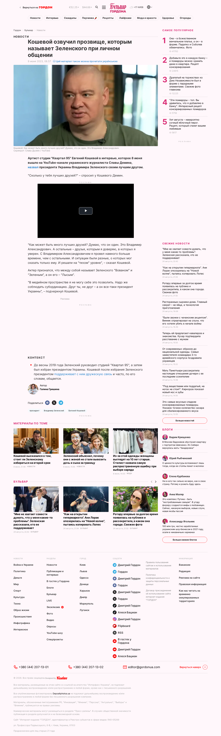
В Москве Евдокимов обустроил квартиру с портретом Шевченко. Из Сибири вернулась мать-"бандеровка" (184, 445)
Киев (83, 564)
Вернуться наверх (190, 667)
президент (34, 410)
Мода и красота (146, 18)
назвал (33, 167)
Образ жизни (21, 610)
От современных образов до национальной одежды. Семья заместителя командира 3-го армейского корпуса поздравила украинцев (182, 354)
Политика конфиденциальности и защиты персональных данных (158, 579)
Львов (83, 571)
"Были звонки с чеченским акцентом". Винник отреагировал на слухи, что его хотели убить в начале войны (184, 320)
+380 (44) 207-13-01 (33, 667)
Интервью (52, 18)
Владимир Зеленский (54, 410)
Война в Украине (23, 564)
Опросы (51, 626)
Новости (35, 18)
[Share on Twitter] (54, 402)
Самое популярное (178, 30)
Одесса (84, 577)
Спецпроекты (55, 639)
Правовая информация (192, 584)
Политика (19, 571)
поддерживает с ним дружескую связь (83, 374)
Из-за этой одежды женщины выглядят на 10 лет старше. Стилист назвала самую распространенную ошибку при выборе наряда (134, 462)
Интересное (21, 629)
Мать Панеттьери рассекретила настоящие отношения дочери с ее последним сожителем (182, 373)
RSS (120, 632)
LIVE (49, 600)
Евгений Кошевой (77, 410)
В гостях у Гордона (58, 581)
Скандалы (70, 18)
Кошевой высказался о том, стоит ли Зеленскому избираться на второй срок (32, 459)
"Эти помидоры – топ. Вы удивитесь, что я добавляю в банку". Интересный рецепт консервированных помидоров (188, 105)
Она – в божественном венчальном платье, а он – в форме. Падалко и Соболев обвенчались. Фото (186, 43)
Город (83, 558)
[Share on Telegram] (61, 402)
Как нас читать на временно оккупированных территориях (189, 596)
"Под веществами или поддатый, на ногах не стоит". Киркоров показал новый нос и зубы (183, 389)
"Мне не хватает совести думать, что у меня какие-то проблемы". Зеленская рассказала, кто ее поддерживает (33, 521)
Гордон (17, 30)
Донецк (84, 584)
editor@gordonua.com (144, 667)
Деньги (18, 577)
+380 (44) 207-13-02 (88, 667)
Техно (17, 603)
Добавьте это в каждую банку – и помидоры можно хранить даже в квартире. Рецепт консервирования (188, 62)
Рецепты (108, 18)
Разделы (51, 558)
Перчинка (88, 18)
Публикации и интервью (55, 573)
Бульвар (29, 30)
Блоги (167, 429)
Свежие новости (176, 243)
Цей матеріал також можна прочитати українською (87, 61)
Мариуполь (86, 603)
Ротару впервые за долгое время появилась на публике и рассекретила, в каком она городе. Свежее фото (183, 288)
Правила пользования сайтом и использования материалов (158, 565)
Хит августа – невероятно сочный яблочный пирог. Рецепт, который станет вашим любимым (187, 124)
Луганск (84, 610)
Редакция (184, 571)
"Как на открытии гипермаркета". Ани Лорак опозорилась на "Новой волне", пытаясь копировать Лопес (184, 270)
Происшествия (23, 616)
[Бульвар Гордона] (118, 7)
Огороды (185, 18)
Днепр (83, 597)
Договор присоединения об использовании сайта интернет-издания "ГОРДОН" (158, 595)
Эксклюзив (53, 607)
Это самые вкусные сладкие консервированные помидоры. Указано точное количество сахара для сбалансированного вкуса (183, 406)
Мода (129, 473)
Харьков (85, 590)
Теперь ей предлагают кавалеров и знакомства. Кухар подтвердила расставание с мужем (183, 336)
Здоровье (168, 18)
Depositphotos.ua (61, 693)
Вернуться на (30, 7)
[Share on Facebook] (47, 402)
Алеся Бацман (127, 612)
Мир (16, 584)
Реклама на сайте (189, 577)
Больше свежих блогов (185, 539)
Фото (50, 613)
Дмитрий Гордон (129, 565)
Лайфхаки (125, 18)
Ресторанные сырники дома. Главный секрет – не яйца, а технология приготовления (184, 304)
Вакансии (184, 564)
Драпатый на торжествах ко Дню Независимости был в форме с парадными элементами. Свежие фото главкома (186, 83)
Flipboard (124, 626)
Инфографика (22, 622)
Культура (19, 597)
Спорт (17, 590)
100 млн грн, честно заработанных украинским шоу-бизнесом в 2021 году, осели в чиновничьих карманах (183, 529)
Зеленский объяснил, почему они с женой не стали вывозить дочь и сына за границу (84, 459)
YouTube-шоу (55, 632)
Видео (50, 619)
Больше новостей (185, 420)
